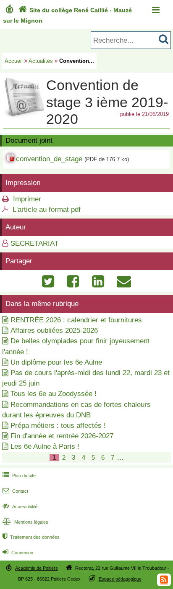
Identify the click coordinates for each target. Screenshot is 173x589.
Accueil (14, 61)
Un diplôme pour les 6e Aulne (56, 362)
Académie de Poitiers (36, 568)
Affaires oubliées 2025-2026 (54, 330)
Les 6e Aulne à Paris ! (44, 446)
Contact (15, 491)
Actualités (41, 61)
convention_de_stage (49, 159)
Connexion (18, 552)
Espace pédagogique (120, 578)
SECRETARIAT (34, 243)
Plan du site (19, 475)
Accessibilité (20, 506)
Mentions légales (25, 522)
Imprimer (27, 199)
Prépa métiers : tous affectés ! (58, 426)
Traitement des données (31, 537)
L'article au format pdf (47, 209)
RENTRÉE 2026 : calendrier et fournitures (76, 320)
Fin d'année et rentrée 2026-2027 (61, 436)
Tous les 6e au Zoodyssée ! (53, 394)
